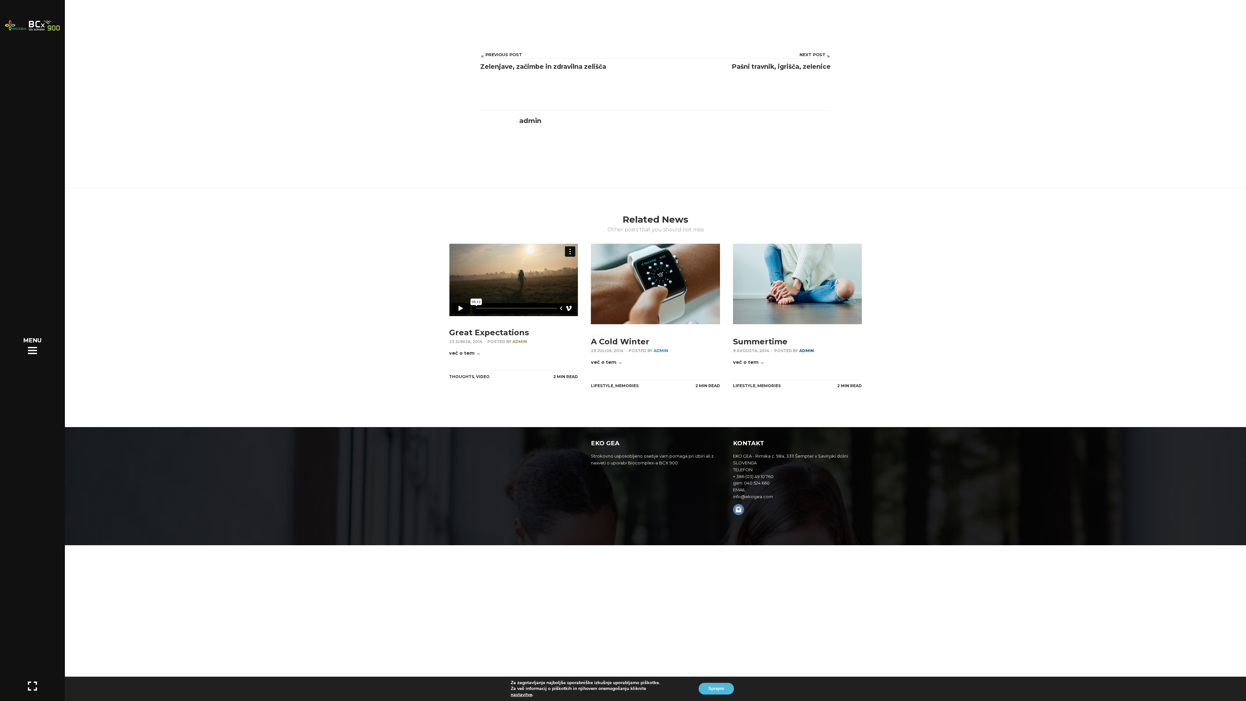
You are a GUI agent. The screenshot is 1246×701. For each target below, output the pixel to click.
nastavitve (521, 695)
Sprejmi (716, 689)
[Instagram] (738, 510)
